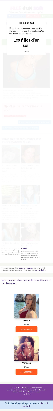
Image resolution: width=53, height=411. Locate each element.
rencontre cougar (25, 268)
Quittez (27, 51)
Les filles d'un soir (26, 42)
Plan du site (26, 394)
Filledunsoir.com (33, 392)
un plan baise (40, 270)
